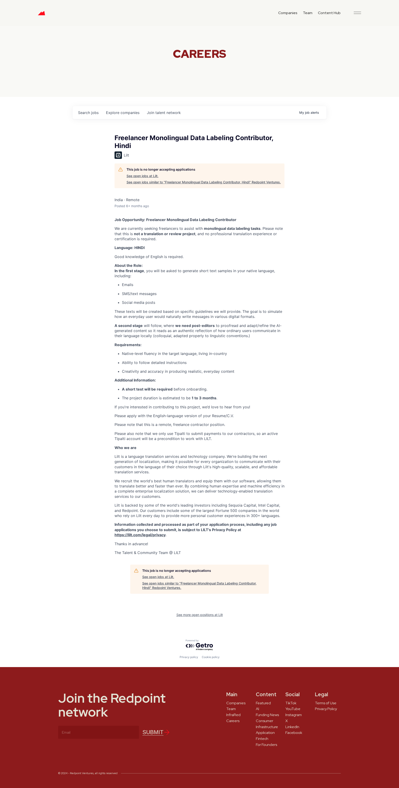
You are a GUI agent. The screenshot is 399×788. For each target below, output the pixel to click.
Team (307, 12)
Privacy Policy (326, 709)
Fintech (262, 738)
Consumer (264, 721)
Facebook (293, 732)
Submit (152, 732)
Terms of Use (325, 703)
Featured (263, 703)
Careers (232, 721)
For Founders (266, 744)
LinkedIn (292, 727)
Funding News (267, 715)
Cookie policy (211, 657)
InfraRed (233, 715)
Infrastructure (267, 727)
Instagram (293, 715)
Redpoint (41, 15)
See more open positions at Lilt (199, 615)
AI (257, 709)
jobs (88, 112)
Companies (287, 12)
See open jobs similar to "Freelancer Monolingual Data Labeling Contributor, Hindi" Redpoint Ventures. (204, 182)
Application (265, 732)
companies (122, 112)
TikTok (290, 703)
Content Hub (329, 12)
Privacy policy (189, 657)
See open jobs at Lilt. (142, 176)
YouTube (292, 709)
